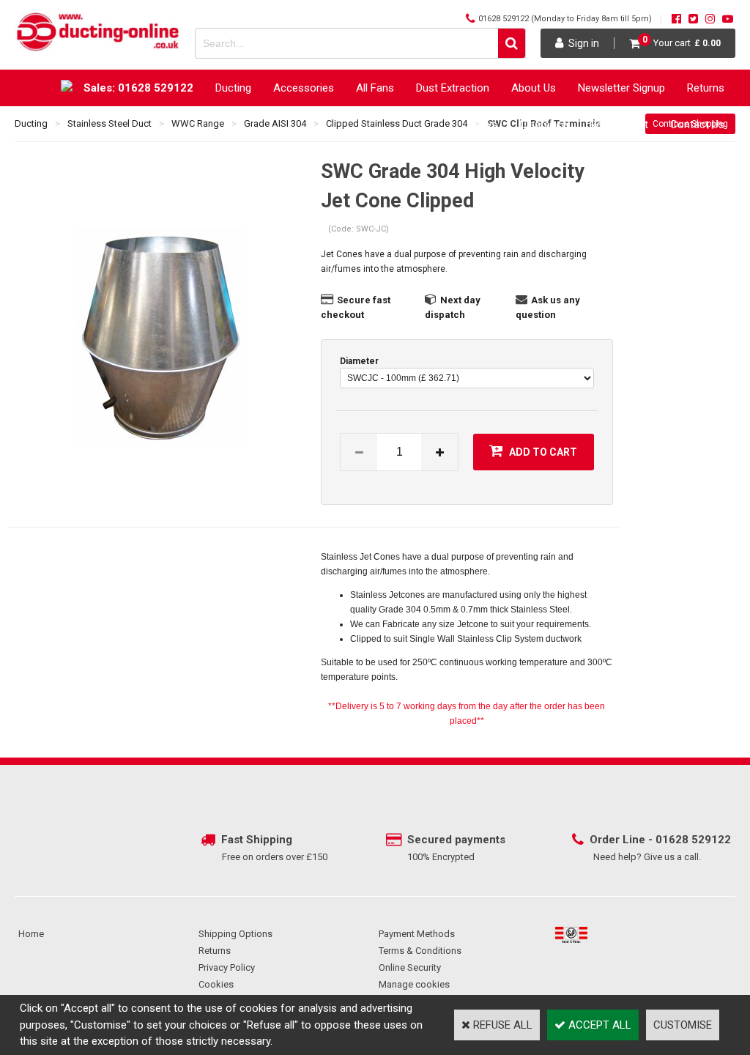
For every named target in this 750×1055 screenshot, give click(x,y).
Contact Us (697, 124)
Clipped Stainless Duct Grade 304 (396, 123)
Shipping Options (235, 933)
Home (31, 933)
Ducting (233, 88)
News (483, 124)
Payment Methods (417, 933)
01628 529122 (503, 18)
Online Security (410, 967)
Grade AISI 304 (275, 123)
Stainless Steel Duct (109, 123)
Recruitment (619, 124)
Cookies (216, 984)
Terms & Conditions (420, 950)
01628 (673, 839)
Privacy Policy (226, 967)
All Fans (375, 88)
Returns (705, 88)
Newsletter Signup (621, 88)
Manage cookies (414, 984)
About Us (533, 88)
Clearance (543, 124)
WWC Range (197, 123)
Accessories (303, 88)
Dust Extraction (452, 88)
